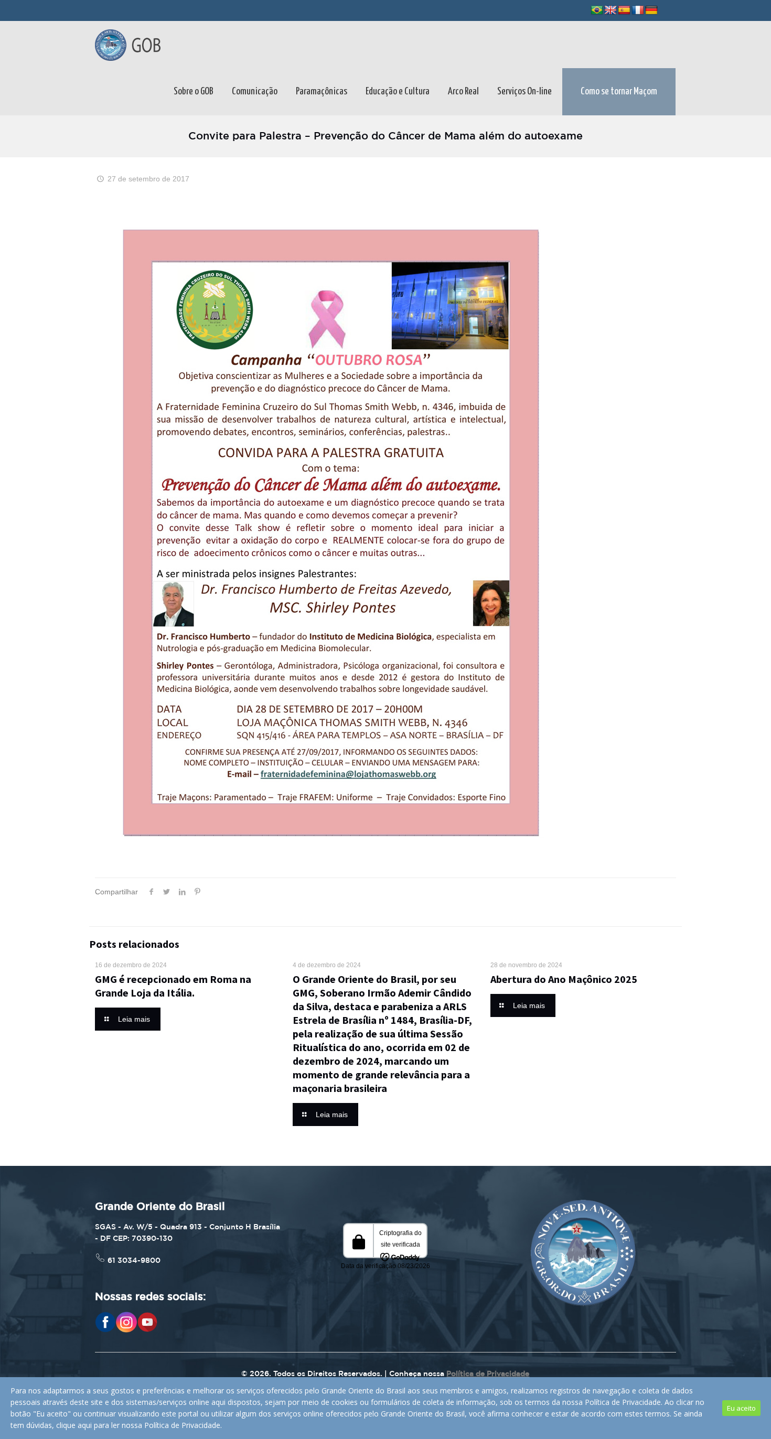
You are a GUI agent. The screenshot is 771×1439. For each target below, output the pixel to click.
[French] (637, 10)
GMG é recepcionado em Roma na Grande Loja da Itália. (173, 985)
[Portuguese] (597, 10)
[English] (610, 10)
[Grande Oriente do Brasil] (127, 44)
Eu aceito (741, 1408)
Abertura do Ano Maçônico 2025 (563, 979)
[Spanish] (624, 10)
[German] (651, 10)
